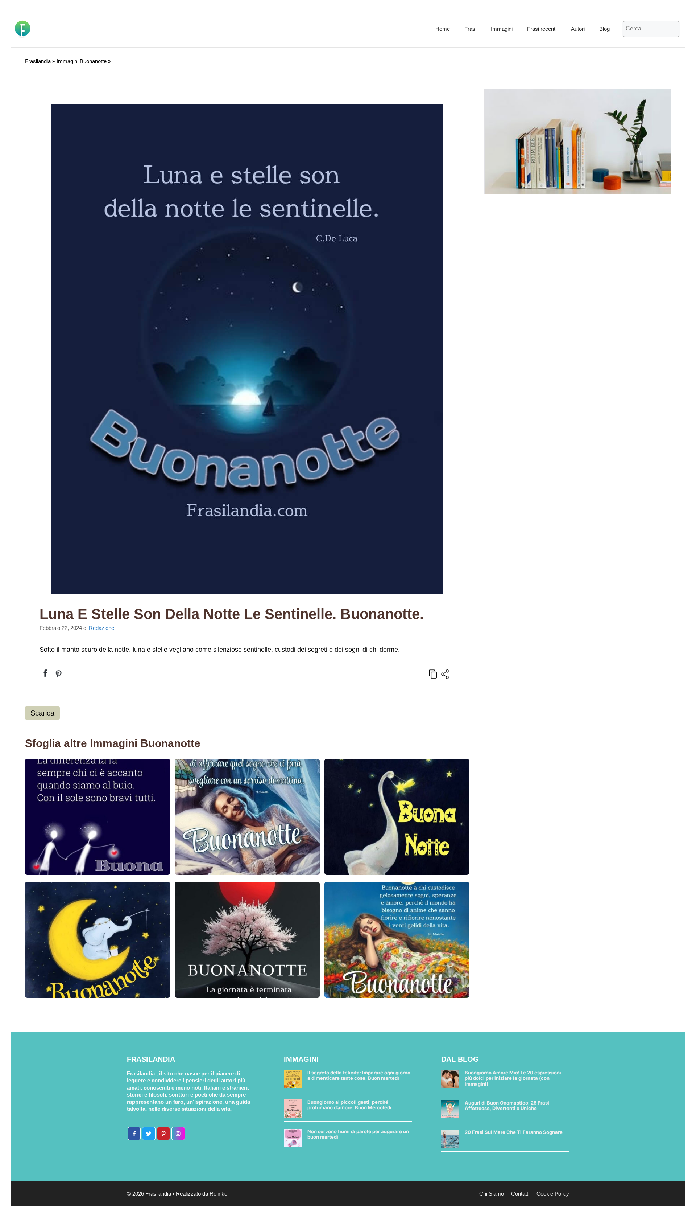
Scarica (42, 713)
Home (442, 29)
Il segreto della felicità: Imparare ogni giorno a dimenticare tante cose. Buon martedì (358, 1075)
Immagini (502, 29)
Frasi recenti (541, 29)
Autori (578, 29)
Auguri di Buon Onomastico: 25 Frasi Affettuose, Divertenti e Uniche (507, 1105)
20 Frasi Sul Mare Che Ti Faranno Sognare (514, 1132)
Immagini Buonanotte (82, 61)
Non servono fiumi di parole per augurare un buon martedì (358, 1134)
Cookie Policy (552, 1194)
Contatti (520, 1194)
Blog (604, 29)
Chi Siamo (491, 1194)
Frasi (470, 29)
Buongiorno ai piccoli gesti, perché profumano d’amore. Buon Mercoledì (349, 1105)
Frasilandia (38, 61)
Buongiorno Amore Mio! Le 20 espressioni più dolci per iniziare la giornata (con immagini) (513, 1078)
